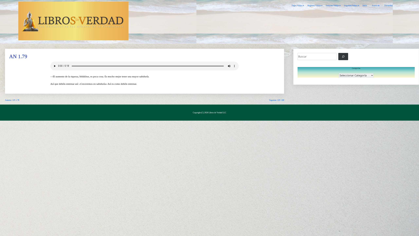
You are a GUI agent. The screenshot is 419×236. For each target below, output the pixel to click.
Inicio (365, 5)
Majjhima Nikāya (314, 5)
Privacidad (388, 5)
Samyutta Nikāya (332, 5)
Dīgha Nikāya (297, 5)
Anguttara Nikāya (351, 5)
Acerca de (376, 5)
